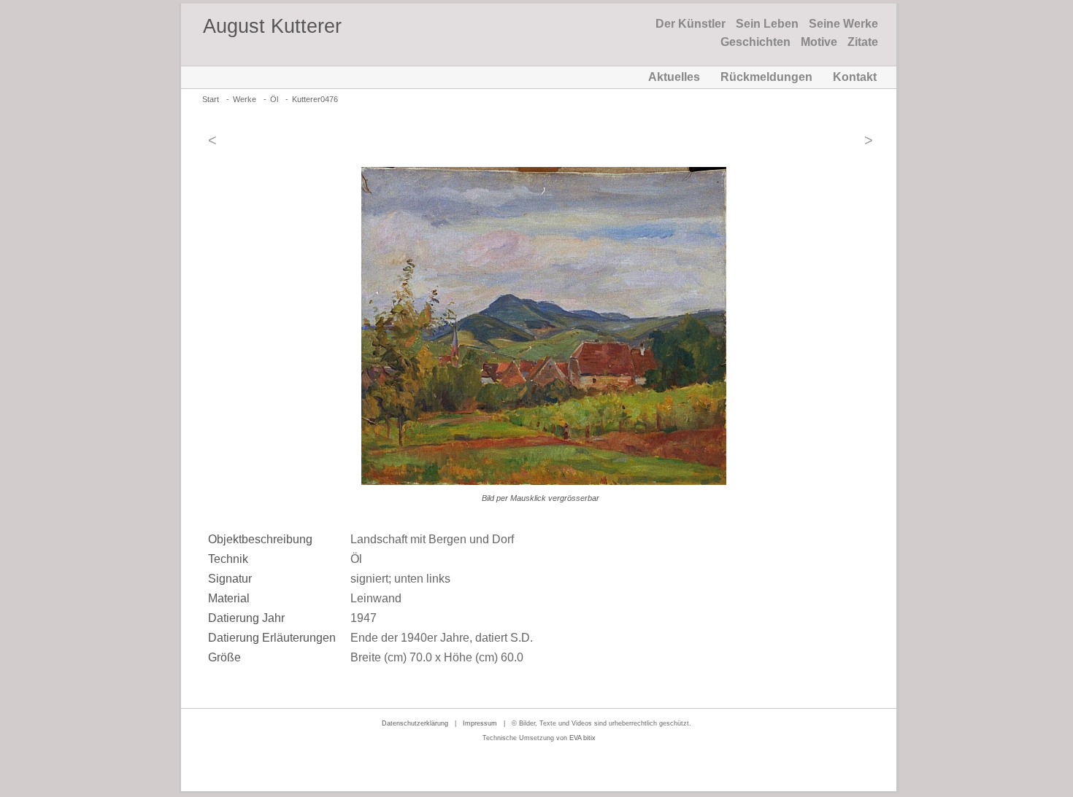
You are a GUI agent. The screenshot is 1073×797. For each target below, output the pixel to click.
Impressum (480, 723)
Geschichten (755, 42)
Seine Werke (843, 24)
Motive (819, 42)
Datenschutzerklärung (415, 723)
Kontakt (855, 77)
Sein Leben (767, 24)
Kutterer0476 (315, 99)
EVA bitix (582, 738)
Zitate (862, 42)
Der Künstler (690, 24)
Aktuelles (674, 77)
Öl (274, 99)
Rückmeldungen (766, 77)
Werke (244, 99)
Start (210, 99)
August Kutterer (272, 26)
